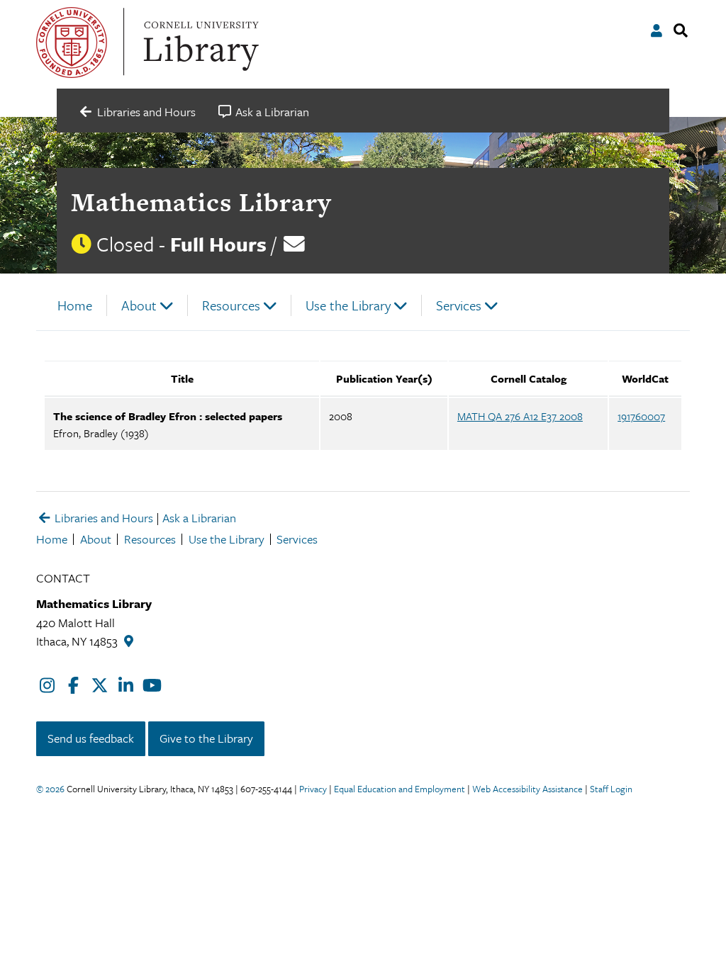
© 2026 (50, 789)
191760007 (641, 416)
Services (458, 305)
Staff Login (611, 789)
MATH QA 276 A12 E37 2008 (520, 416)
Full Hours (218, 244)
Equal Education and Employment (399, 789)
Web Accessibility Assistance (527, 789)
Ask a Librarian (199, 518)
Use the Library (348, 305)
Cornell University (71, 42)
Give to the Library (206, 738)
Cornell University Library (199, 42)
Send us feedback (91, 738)
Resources (231, 305)
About (139, 305)
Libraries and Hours (102, 518)
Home (74, 305)
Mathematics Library (201, 202)
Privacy (313, 789)
